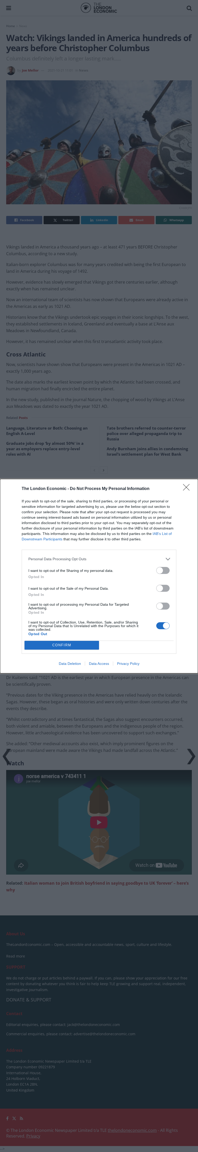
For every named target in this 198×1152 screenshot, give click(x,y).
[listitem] (99, 559)
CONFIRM (61, 645)
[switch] (163, 570)
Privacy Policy (128, 663)
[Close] (188, 489)
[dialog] (99, 576)
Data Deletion (70, 663)
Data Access (99, 663)
